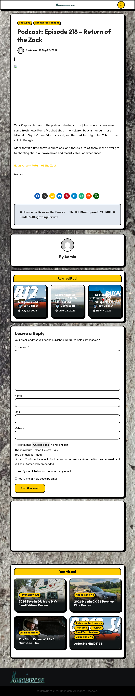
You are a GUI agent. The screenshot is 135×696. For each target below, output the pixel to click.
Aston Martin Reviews (89, 623)
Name (18, 395)
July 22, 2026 (29, 310)
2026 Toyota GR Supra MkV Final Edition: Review (38, 603)
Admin (70, 256)
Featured (24, 22)
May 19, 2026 (103, 310)
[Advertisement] (68, 527)
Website (19, 428)
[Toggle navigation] (12, 5)
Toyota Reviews (29, 594)
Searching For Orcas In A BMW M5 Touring (66, 298)
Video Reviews (84, 637)
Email (18, 411)
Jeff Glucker (31, 306)
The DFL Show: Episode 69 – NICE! (91, 212)
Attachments (23, 444)
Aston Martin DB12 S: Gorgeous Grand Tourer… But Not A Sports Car (30, 302)
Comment (22, 347)
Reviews (97, 627)
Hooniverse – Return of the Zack (35, 165)
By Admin (31, 50)
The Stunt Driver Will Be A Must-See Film (36, 641)
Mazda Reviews (85, 594)
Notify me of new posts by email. (37, 478)
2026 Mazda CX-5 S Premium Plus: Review (94, 603)
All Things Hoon (29, 632)
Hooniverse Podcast (47, 22)
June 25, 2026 (67, 310)
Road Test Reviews (87, 632)
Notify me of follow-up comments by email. (44, 471)
